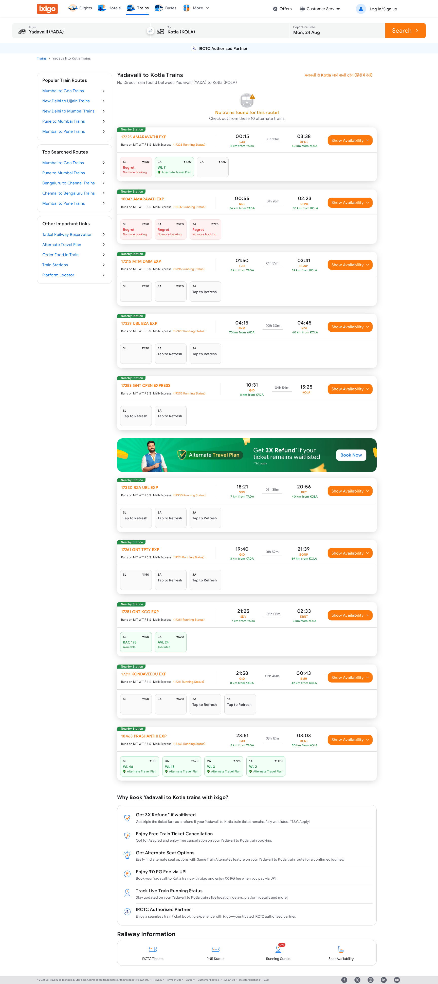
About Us (229, 979)
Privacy (158, 979)
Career (190, 979)
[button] (375, 9)
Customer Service (208, 979)
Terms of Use (173, 979)
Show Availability (348, 140)
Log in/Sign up (383, 9)
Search (402, 30)
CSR (266, 979)
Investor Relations (249, 979)
